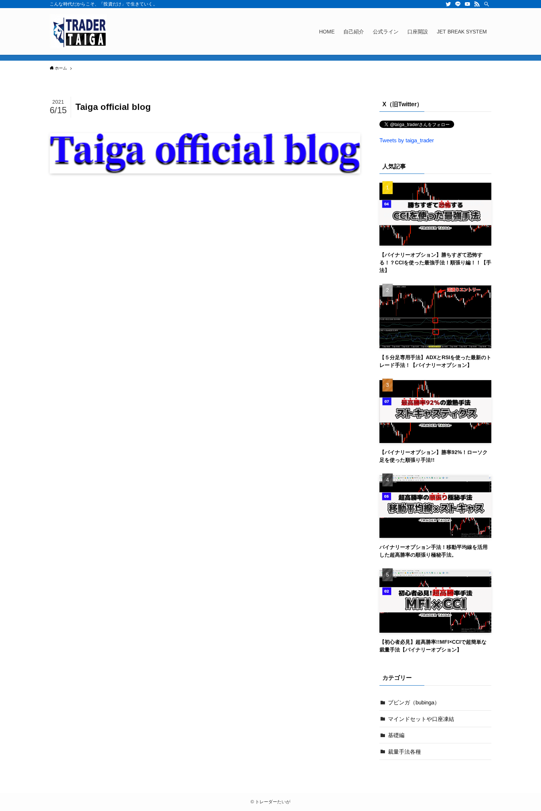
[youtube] (467, 4)
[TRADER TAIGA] (79, 31)
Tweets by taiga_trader (406, 140)
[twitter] (448, 4)
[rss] (477, 4)
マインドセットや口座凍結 (421, 719)
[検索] (486, 4)
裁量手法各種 (404, 752)
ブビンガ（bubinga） (414, 702)
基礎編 (396, 735)
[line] (458, 4)
